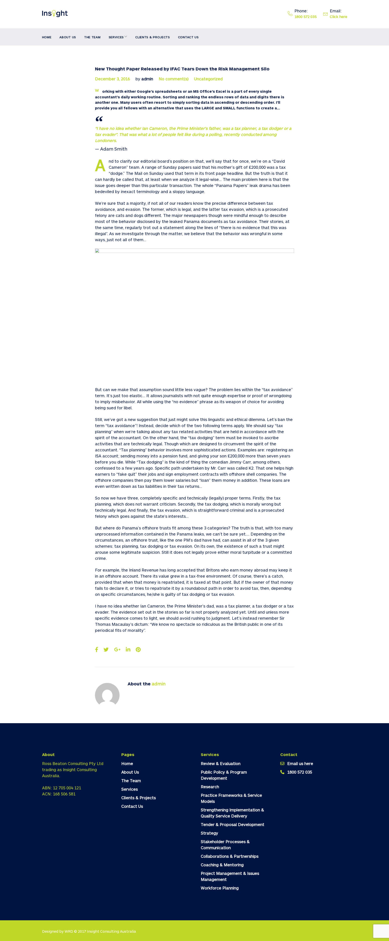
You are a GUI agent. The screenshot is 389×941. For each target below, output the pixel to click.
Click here (338, 16)
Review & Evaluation (220, 763)
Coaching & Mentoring (222, 864)
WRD (69, 931)
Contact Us (188, 37)
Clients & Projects (152, 37)
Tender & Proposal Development (232, 824)
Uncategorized (208, 78)
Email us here (300, 763)
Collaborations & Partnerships (229, 856)
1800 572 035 (305, 16)
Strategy (209, 833)
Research (210, 786)
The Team (92, 37)
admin (147, 78)
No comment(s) (173, 78)
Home (47, 37)
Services (116, 37)
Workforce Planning (220, 887)
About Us (67, 37)
